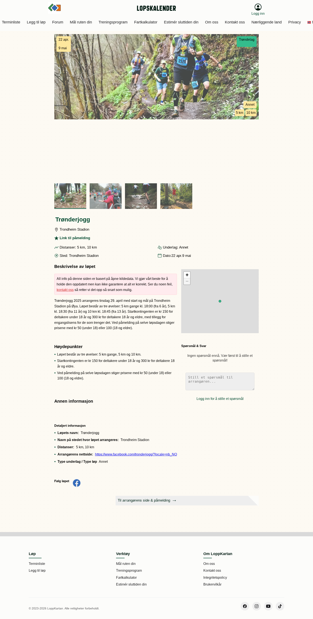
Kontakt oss (212, 570)
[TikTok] (280, 606)
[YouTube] (268, 606)
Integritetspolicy (215, 577)
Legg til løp (37, 570)
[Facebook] (245, 606)
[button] (220, 301)
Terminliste (37, 563)
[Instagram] (256, 606)
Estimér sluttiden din (131, 584)
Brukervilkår (212, 584)
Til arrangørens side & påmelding (144, 500)
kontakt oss (65, 290)
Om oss (209, 563)
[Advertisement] (156, 151)
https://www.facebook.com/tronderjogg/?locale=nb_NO (136, 454)
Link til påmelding (75, 238)
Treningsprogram (129, 570)
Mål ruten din (126, 563)
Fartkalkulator (126, 577)
